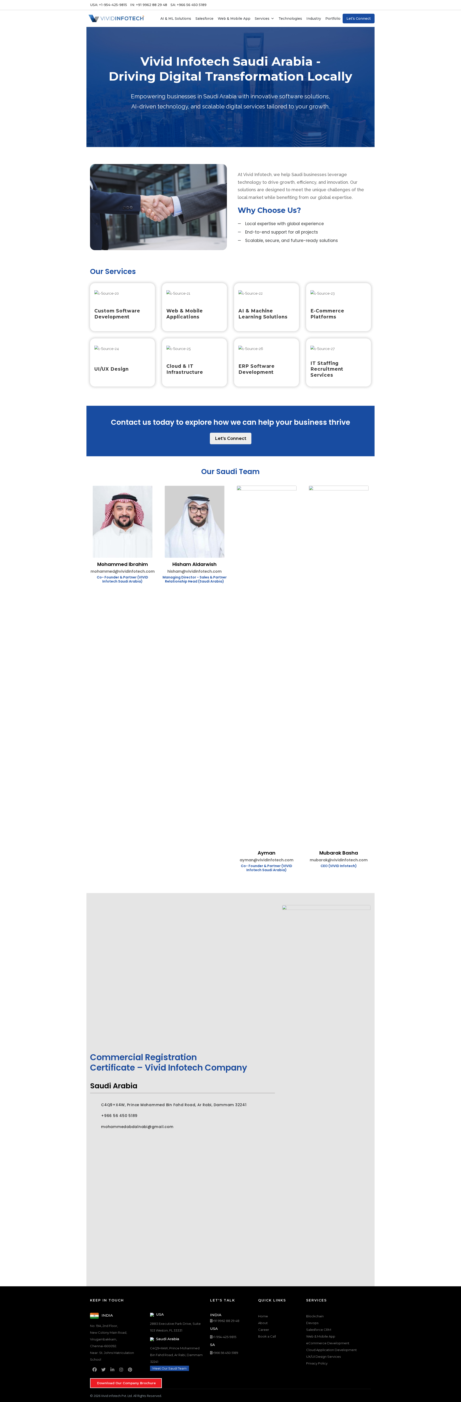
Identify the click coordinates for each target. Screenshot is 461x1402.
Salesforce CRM (318, 1330)
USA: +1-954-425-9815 (108, 5)
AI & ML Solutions (175, 18)
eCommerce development (116, 64)
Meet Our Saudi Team (169, 1368)
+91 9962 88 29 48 (225, 1321)
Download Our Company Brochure (126, 1383)
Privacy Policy (317, 1363)
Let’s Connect (358, 18)
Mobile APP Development (116, 56)
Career (263, 1330)
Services (262, 18)
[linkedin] (112, 1369)
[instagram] (121, 1369)
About (263, 1323)
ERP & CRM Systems (187, 56)
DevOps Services (247, 47)
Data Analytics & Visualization (326, 90)
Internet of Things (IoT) (321, 64)
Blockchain (311, 56)
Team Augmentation (250, 70)
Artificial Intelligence (318, 47)
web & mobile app (234, 18)
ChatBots (309, 73)
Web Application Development (120, 47)
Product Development (188, 73)
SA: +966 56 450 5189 (188, 5)
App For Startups (184, 47)
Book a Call (267, 1336)
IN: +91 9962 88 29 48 (148, 5)
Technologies (290, 18)
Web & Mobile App (320, 1336)
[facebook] (94, 1369)
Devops (312, 1323)
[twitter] (103, 1369)
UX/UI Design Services (188, 64)
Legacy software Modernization (259, 78)
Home (263, 1316)
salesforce (204, 18)
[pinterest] (130, 1369)
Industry (313, 18)
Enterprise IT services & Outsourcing (252, 58)
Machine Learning (316, 82)
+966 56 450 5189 (225, 1353)
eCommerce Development (327, 1343)
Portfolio (332, 18)
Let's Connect (230, 438)
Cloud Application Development (120, 73)
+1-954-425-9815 (224, 1337)
